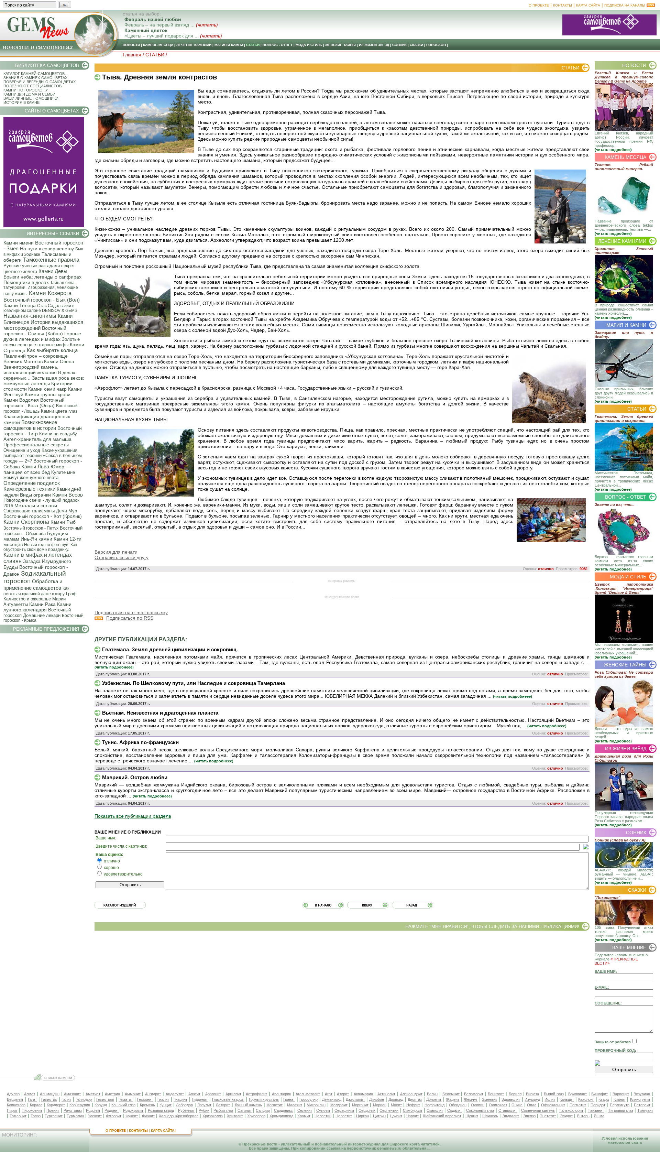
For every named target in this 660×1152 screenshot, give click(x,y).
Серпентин (389, 1110)
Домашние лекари (41, 615)
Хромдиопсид (281, 1116)
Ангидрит (153, 1094)
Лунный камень (248, 1105)
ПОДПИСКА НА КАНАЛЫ (624, 5)
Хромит (303, 1116)
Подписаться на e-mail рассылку (131, 612)
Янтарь (583, 1116)
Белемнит (451, 1094)
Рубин (204, 1110)
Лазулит (204, 1105)
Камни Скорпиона (26, 522)
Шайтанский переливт (442, 1116)
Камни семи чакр (47, 389)
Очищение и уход (21, 450)
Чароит (412, 1116)
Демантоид (331, 1099)
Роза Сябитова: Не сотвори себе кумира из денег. (624, 674)
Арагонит (213, 1094)
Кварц (603, 1099)
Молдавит (339, 1105)
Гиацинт (180, 1099)
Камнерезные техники (29, 489)
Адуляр (13, 1094)
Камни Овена (59, 361)
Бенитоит (496, 1094)
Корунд (101, 1105)
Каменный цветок (145, 30)
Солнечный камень (538, 1110)
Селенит (304, 1110)
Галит (66, 1099)
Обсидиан (457, 1105)
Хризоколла (212, 1116)
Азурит (343, 1094)
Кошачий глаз (123, 1105)
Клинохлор (16, 1105)
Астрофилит (256, 1094)
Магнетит (274, 1105)
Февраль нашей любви (152, 19)
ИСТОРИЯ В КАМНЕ (21, 102)
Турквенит (54, 1116)
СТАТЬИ (253, 45)
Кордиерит (56, 1105)
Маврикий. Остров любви (134, 777)
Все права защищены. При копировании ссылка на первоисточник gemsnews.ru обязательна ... (339, 1148)
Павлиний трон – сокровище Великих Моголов (35, 358)
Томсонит (18, 1116)
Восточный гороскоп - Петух (30, 528)
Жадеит (452, 1099)
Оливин (477, 1105)
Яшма (599, 1116)
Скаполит (435, 1110)
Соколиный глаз (480, 1110)
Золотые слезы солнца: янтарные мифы (41, 342)
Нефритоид (434, 1105)
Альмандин (49, 1094)
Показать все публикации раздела (133, 816)
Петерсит (642, 1105)
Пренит (52, 1110)
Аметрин (112, 1094)
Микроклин (316, 1105)
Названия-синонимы (29, 316)
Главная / (134, 54)
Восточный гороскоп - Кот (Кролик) (42, 516)
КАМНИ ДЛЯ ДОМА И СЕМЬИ (29, 94)
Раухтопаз (73, 1110)
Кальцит (567, 1099)
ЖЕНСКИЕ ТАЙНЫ (340, 45)
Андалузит (175, 1094)
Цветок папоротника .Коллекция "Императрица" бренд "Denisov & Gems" (624, 588)
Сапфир (263, 1110)
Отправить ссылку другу (121, 557)
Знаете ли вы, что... (615, 504)
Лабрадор (184, 1105)
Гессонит (145, 1099)
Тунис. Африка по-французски (140, 742)
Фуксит (131, 1116)
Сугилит (323, 1110)
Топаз (36, 1116)
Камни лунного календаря (37, 606)
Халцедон (167, 1116)
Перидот (598, 1105)
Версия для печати (116, 552)
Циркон (362, 1116)
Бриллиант (577, 1094)
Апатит (194, 1094)
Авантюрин (281, 1094)
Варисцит (621, 1094)
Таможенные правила (51, 260)
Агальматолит (308, 1094)
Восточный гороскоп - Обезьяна (42, 530)
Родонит (111, 1110)
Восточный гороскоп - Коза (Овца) (34, 402)
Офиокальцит (553, 1105)
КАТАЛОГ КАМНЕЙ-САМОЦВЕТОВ (34, 74)
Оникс (517, 1105)
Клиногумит (640, 1099)
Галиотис (49, 1099)
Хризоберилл (187, 1116)
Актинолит (386, 1094)
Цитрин (379, 1116)
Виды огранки (35, 495)
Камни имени (18, 243)
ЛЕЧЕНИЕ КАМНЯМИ (193, 45)
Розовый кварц (161, 1110)
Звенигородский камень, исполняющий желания (30, 369)
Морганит (360, 1105)
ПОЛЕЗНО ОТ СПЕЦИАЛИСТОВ (32, 86)
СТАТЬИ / (156, 54)
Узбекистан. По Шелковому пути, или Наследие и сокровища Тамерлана (193, 683)
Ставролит (507, 1110)
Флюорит (113, 1116)
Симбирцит (412, 1110)
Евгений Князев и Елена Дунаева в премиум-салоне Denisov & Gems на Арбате (624, 77)
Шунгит (471, 1116)
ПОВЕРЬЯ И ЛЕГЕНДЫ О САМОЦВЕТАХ (39, 82)
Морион (379, 1105)
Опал (531, 1105)
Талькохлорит (571, 1110)
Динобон (376, 1099)
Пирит (12, 1110)
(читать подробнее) (613, 150)
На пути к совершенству (47, 248)
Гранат (289, 1099)
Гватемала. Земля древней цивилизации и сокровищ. (170, 649)
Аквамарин (363, 1094)
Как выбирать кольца (52, 350)
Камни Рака (42, 604)
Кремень (147, 1105)
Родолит (93, 1110)
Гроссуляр (308, 1099)
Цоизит (396, 1116)
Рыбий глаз (223, 1110)
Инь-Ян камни (36, 539)
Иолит (549, 1099)
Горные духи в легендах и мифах (42, 336)
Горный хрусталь (264, 1099)
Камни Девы (52, 271)
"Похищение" (607, 897)
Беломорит (473, 1094)
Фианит (148, 1116)
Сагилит (245, 1110)
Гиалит (163, 1099)
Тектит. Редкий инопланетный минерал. (624, 167)
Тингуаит (645, 1110)
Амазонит (72, 1094)
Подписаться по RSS (129, 618)
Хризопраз (256, 1116)
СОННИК (399, 45)
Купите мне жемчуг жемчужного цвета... (39, 475)
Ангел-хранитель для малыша (37, 439)
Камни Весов (67, 495)
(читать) (207, 25)
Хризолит (235, 1116)
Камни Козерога (50, 293)
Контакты (562, 5)
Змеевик (489, 1099)
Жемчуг (470, 1099)
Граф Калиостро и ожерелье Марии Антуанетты (40, 599)
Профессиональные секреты (36, 444)
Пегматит (578, 1105)
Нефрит (413, 1105)
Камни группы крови (47, 394)
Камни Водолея (21, 400)
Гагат (32, 1099)
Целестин (323, 1116)
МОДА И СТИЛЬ (309, 45)
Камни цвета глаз (59, 411)
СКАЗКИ (416, 45)
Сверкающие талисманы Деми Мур (40, 510)
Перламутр (619, 1105)
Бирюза (532, 1094)
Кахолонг (586, 1099)
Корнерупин (79, 1105)
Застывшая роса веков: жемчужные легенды (43, 380)
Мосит (396, 1105)
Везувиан (642, 1094)
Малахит (294, 1105)
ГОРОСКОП (436, 45)
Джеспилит (355, 1099)
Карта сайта (588, 5)
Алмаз (29, 1094)
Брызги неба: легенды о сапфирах (42, 277)
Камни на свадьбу (58, 433)
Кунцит (166, 1105)
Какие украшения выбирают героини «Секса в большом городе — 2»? (42, 456)
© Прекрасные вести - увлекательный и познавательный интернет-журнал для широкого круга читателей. (340, 1144)
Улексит (95, 1116)
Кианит (620, 1099)
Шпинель (490, 1116)
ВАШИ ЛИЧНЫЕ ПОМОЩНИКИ (30, 98)
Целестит (344, 1116)
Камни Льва (35, 466)
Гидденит (200, 1099)
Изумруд (532, 1099)
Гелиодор (84, 1099)
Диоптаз (415, 1099)
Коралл (36, 1105)
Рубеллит (186, 1110)
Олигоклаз (498, 1105)
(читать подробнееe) (114, 667)
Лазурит (223, 1105)
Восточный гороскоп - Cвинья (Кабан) (34, 330)
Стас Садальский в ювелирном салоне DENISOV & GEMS (40, 308)
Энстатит (548, 1116)
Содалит (454, 1110)
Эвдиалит (510, 1116)
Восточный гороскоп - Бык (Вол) (41, 300)
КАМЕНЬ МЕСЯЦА (158, 45)
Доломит (433, 1099)
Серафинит (344, 1110)
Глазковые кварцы (228, 1099)
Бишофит (599, 1094)
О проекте (539, 5)
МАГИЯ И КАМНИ (228, 45)
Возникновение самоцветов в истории (30, 425)
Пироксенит (32, 1110)
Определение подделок (31, 483)
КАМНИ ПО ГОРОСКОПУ (25, 90)
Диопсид (395, 1099)
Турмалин (75, 1116)
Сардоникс (283, 1110)
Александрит (411, 1094)
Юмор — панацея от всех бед (36, 469)
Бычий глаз (554, 1094)
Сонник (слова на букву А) (620, 840)
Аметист (93, 1094)
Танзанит (596, 1110)
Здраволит (511, 1099)
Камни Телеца (19, 305)
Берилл (515, 1094)
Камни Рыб (63, 522)
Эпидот (566, 1116)
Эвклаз (529, 1116)
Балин (432, 1094)
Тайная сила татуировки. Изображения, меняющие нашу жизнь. (40, 288)
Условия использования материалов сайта (625, 1140)
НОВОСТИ (131, 45)
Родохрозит (133, 1110)
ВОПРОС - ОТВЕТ (278, 45)
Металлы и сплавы (35, 505)
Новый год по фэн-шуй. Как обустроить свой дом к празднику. (40, 547)
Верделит (15, 1099)
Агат (328, 1094)
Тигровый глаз (620, 1110)
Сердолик (367, 1110)
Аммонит (133, 1094)
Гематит (126, 1099)
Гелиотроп (105, 1099)
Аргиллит (233, 1094)
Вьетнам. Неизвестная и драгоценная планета (160, 713)
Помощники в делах (26, 282)
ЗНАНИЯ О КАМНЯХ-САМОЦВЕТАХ (35, 78)
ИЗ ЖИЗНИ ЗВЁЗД (374, 45)
